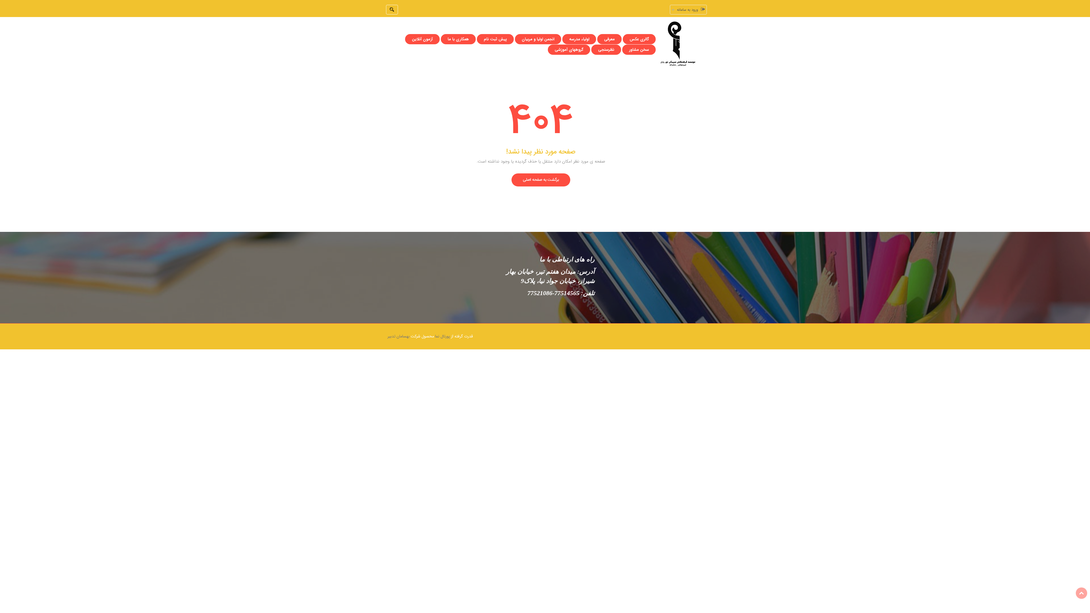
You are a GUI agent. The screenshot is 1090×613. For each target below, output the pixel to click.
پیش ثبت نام (495, 39)
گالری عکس (639, 39)
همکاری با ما (458, 39)
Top (1081, 593)
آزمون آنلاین (422, 39)
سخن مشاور (639, 50)
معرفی (609, 39)
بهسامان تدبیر (398, 336)
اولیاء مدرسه (579, 39)
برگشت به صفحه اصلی (541, 180)
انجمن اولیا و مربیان (538, 39)
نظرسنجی (606, 50)
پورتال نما (442, 336)
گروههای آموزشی (569, 50)
